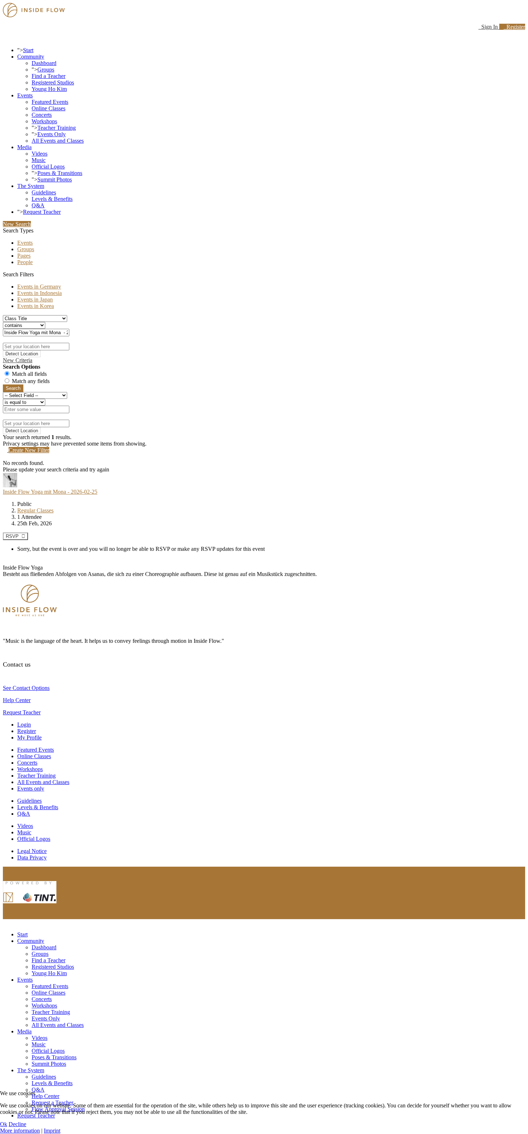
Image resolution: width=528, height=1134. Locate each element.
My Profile (29, 737)
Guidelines (44, 192)
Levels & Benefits (52, 199)
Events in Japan (35, 299)
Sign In (488, 27)
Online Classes (48, 108)
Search (13, 388)
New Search (17, 224)
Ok (3, 1124)
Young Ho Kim (49, 89)
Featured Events (50, 102)
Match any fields (31, 381)
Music (39, 160)
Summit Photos (54, 179)
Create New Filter (29, 450)
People (25, 262)
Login (24, 725)
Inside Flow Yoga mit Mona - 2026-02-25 (50, 492)
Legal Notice (32, 851)
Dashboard (44, 63)
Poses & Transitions (59, 173)
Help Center (17, 700)
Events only (30, 788)
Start (28, 50)
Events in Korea (35, 306)
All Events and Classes (58, 141)
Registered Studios (53, 82)
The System (30, 186)
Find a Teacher (48, 76)
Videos (39, 154)
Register (514, 27)
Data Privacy (32, 857)
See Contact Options (26, 688)
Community (30, 57)
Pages (24, 256)
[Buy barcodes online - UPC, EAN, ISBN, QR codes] (30, 905)
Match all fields (29, 374)
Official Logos (48, 166)
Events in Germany (39, 287)
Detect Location (21, 353)
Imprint (52, 1131)
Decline (17, 1124)
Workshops (44, 121)
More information (20, 1131)
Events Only (51, 134)
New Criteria (17, 360)
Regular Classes (35, 510)
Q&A (38, 205)
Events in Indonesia (39, 293)
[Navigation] (5, 38)
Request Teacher (42, 212)
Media (24, 147)
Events (25, 95)
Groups (45, 69)
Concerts (42, 115)
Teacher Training (56, 128)
